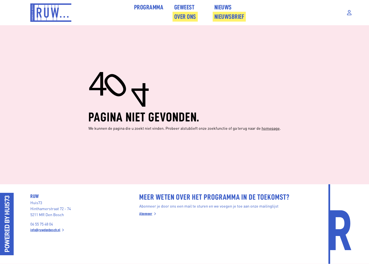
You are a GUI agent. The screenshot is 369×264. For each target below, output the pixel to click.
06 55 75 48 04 (41, 223)
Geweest (184, 7)
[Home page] (50, 12)
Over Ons (185, 16)
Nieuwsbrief (229, 16)
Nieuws (223, 7)
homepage (271, 128)
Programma (149, 7)
